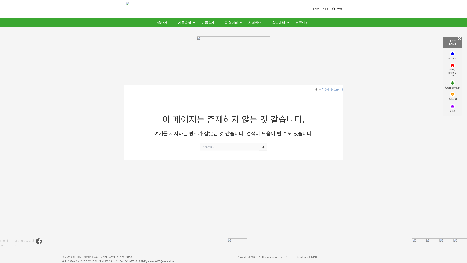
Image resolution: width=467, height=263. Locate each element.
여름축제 (208, 22)
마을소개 (161, 22)
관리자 (326, 9)
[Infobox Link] (452, 56)
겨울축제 (184, 22)
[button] (169, 22)
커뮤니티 (302, 22)
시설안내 (255, 22)
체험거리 (231, 22)
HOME (316, 9)
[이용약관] (5, 243)
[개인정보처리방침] (25, 243)
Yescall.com (303, 256)
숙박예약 (278, 22)
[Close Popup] (459, 39)
